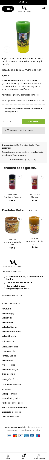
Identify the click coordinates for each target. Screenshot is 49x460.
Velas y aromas (20, 155)
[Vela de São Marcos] (34, 182)
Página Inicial (8, 58)
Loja (17, 58)
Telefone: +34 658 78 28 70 (19, 282)
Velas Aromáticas (10, 347)
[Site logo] (24, 8)
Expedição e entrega (11, 412)
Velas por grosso (9, 394)
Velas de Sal (7, 360)
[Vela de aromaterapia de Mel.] (12, 226)
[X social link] (28, 159)
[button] (19, 176)
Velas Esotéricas (28, 58)
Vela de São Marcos (34, 195)
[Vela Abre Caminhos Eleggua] (12, 182)
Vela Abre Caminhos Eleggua (12, 196)
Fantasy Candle (9, 356)
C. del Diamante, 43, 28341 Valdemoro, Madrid (24, 278)
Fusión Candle (8, 351)
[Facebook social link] (20, 2)
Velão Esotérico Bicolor (24, 145)
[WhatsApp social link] (32, 159)
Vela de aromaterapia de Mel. (12, 242)
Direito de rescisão (10, 416)
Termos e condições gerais (14, 407)
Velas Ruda (7, 318)
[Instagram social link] (23, 2)
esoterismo (27, 152)
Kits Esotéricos (8, 365)
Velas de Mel (7, 322)
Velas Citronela (9, 336)
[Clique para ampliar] (7, 49)
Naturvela (6, 309)
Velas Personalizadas (11, 331)
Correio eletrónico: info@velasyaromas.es (17, 287)
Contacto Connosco (11, 384)
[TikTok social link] (27, 2)
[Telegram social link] (35, 159)
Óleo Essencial (8, 374)
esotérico (16, 152)
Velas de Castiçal (10, 369)
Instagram (6, 389)
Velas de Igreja (8, 313)
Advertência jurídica (11, 398)
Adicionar (33, 121)
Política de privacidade (12, 403)
